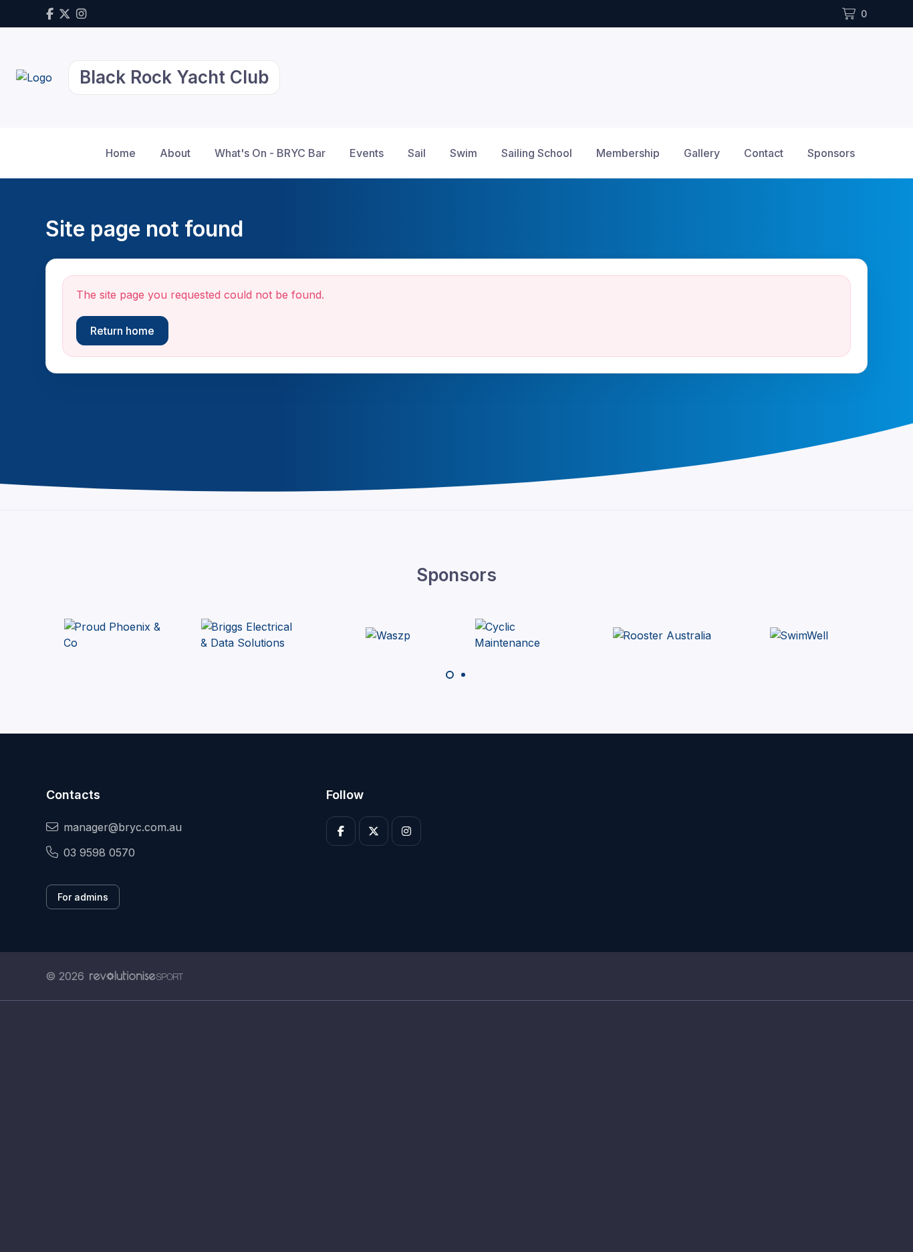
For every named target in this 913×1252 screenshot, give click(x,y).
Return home (122, 330)
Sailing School (536, 153)
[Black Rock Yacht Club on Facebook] (49, 14)
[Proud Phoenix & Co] (113, 635)
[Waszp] (388, 634)
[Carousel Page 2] (463, 675)
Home (121, 153)
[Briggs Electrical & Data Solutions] (251, 635)
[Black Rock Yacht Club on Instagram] (81, 14)
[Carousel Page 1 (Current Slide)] (450, 675)
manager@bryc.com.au (122, 827)
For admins (82, 897)
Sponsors (831, 153)
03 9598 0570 (99, 852)
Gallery (702, 153)
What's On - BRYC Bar (270, 153)
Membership (628, 153)
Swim (463, 153)
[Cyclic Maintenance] (525, 635)
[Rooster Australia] (661, 634)
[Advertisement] (446, 1126)
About (175, 153)
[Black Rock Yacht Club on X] (65, 14)
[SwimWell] (798, 634)
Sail (417, 153)
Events (367, 153)
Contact (763, 153)
